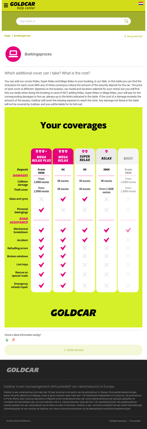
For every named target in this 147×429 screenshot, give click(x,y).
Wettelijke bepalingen (118, 421)
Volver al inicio (75, 350)
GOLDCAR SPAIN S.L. (22, 421)
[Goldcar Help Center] (23, 5)
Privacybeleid (135, 421)
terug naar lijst (134, 36)
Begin (8, 35)
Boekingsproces (22, 35)
